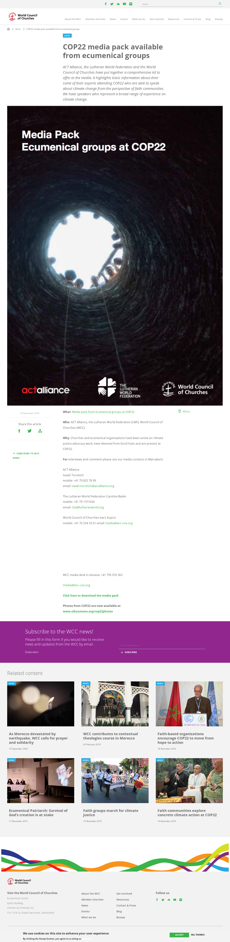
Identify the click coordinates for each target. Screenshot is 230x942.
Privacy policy (31, 651)
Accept (179, 934)
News (113, 19)
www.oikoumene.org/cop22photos (88, 611)
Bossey (219, 19)
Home (8, 29)
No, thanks (198, 935)
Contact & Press (192, 19)
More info (87, 939)
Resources (173, 19)
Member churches (95, 19)
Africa (186, 411)
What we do (138, 19)
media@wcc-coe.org (119, 523)
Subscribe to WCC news (26, 455)
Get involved (157, 19)
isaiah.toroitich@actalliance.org (93, 486)
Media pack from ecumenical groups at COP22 (103, 412)
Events (124, 19)
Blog (208, 19)
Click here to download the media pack (91, 596)
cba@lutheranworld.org (88, 507)
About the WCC (73, 19)
